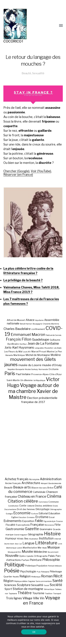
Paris (9, 373)
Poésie (11, 571)
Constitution (13, 506)
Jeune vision (9, 544)
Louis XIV (27, 352)
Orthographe (40, 556)
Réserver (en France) (18, 174)
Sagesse (31, 581)
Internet (57, 539)
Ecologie (9, 514)
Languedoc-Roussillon (44, 348)
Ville (36, 598)
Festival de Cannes (53, 335)
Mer (40, 547)
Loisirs (19, 548)
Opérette (29, 556)
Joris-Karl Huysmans (19, 347)
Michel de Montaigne (38, 355)
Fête (57, 524)
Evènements (12, 521)
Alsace (30, 320)
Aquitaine (39, 320)
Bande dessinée (54, 483)
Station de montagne (28, 589)
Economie (22, 513)
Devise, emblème (43, 505)
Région (8, 581)
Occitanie (54, 369)
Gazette (32, 528)
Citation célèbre (23, 501)
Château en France (32, 496)
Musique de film (14, 552)
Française (37, 524)
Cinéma (54, 496)
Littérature (46, 542)
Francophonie (23, 525)
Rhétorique (35, 577)
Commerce (43, 502)
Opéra (22, 556)
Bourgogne (37, 324)
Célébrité (30, 506)
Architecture (30, 483)
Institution (46, 538)
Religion (25, 576)
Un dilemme (26, 380)
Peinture (36, 560)
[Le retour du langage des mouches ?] (33, 222)
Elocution (22, 517)
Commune (53, 502)
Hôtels (20, 538)
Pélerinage (56, 571)
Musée (27, 551)
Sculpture (23, 585)
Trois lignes (14, 598)
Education (54, 513)
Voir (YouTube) (41, 171)
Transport (57, 593)
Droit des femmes (26, 509)
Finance (59, 521)
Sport (8, 589)
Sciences (10, 585)
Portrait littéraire (55, 566)
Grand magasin (20, 535)
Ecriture (34, 514)
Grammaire (46, 529)
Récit (57, 576)
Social (46, 585)
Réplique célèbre (20, 581)
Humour (10, 538)
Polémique (30, 565)
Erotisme (41, 517)
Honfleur (23, 344)
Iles (26, 538)
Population (41, 565)
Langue (29, 543)
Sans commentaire (44, 581)
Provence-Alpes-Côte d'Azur (46, 374)
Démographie (56, 509)
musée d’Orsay (52, 365)
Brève (50, 487)
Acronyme (34, 479)
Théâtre (25, 593)
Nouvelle (11, 556)
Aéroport (44, 483)
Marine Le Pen (54, 351)
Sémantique (49, 589)
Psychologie (28, 571)
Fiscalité (10, 524)
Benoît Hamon (26, 324)
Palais (51, 555)
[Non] (50, 624)
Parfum (25, 560)
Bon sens (43, 488)
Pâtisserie (45, 572)
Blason (35, 487)
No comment (53, 552)
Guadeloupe (40, 339)
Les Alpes (57, 348)
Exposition (28, 521)
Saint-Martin (13, 380)
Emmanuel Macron (28, 334)
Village (27, 598)
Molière (56, 355)
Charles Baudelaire (17, 329)
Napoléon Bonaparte (16, 369)
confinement (38, 329)
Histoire (52, 534)
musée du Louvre (29, 365)
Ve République (39, 380)
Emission (31, 517)
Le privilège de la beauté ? (23, 280)
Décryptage (43, 509)
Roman (47, 576)
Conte (22, 505)
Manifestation (30, 547)
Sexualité (38, 73)
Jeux (17, 544)
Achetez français (16, 479)
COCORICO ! (13, 41)
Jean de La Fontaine (43, 343)
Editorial (43, 513)
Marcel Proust (38, 351)
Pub (38, 572)
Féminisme (49, 525)
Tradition (48, 593)
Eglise (15, 517)
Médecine (40, 551)
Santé (57, 580)
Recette (16, 577)
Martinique (19, 355)
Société (56, 585)
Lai (20, 544)
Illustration (33, 539)
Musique (53, 547)
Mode (44, 548)
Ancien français (13, 483)
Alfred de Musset (16, 320)
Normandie (43, 369)
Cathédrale (39, 491)
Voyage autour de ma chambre (33, 388)
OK (34, 632)
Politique (14, 565)
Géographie (35, 534)
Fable (39, 521)
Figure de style (49, 521)
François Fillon (18, 339)
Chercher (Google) (16, 171)
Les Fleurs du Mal (13, 351)
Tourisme (38, 593)
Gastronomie (15, 529)
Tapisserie (13, 593)
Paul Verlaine (23, 374)
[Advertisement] (33, 440)
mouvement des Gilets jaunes (30, 362)
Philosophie (51, 560)
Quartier (8, 576)
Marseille (9, 355)
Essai (51, 517)
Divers (55, 506)
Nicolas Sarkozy (31, 369)
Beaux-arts (22, 487)
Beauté (26, 73)
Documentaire (10, 509)
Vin (42, 598)
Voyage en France (41, 600)
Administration (50, 479)
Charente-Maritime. (51, 324)
